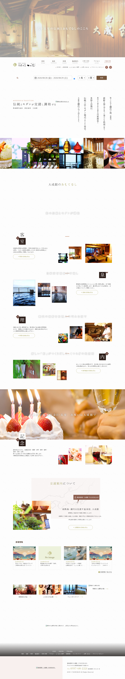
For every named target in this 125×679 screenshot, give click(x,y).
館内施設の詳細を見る (89, 370)
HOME (59, 67)
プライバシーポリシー (97, 67)
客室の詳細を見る (24, 256)
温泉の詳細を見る (88, 292)
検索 (101, 78)
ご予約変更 (92, 85)
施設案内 (37, 653)
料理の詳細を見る (24, 335)
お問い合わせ (85, 67)
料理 (31, 653)
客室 (23, 653)
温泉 (27, 653)
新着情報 (65, 67)
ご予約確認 (82, 85)
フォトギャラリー (77, 653)
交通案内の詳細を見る (81, 527)
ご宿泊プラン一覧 (26, 84)
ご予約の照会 (69, 651)
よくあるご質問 (74, 67)
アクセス (51, 653)
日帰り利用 (44, 653)
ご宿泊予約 (61, 651)
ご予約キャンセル (104, 85)
